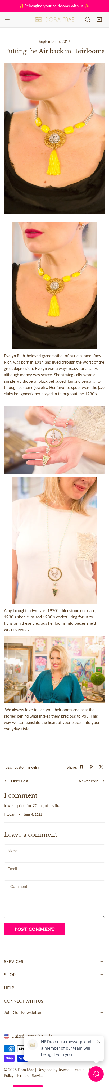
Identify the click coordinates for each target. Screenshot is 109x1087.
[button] (99, 19)
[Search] (87, 19)
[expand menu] (7, 19)
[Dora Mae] (54, 19)
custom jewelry (27, 767)
